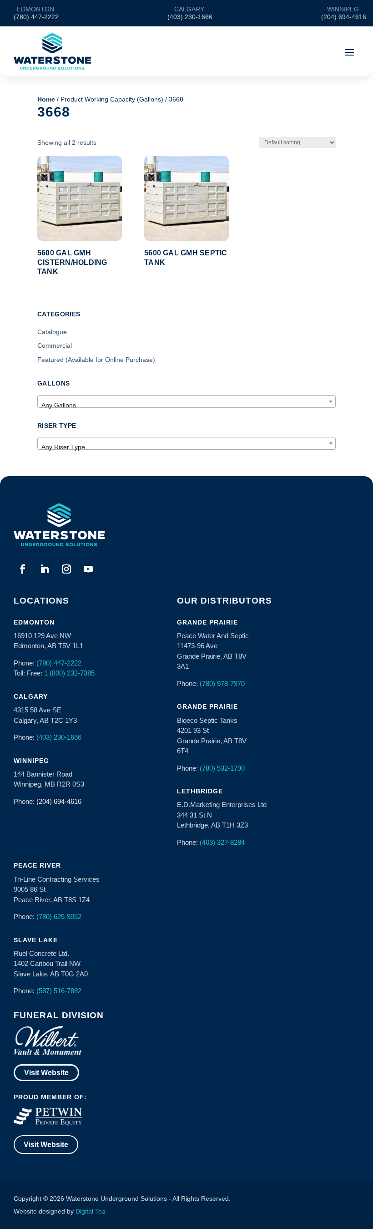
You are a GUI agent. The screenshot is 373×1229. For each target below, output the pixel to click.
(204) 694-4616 (58, 801)
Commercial (54, 345)
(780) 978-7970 (222, 683)
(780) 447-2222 (58, 663)
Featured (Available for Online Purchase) (96, 359)
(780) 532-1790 (222, 768)
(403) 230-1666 (58, 737)
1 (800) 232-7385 (69, 673)
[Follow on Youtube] (88, 569)
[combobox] (186, 401)
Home (46, 99)
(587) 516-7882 (58, 991)
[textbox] (186, 405)
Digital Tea (91, 1211)
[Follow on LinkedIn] (44, 569)
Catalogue (52, 331)
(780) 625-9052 (58, 916)
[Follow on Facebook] (23, 569)
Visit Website (46, 1073)
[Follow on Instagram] (66, 569)
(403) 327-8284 (222, 842)
